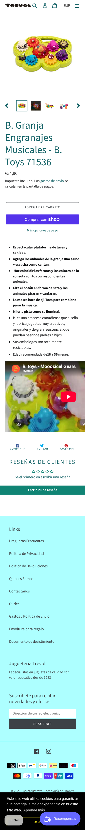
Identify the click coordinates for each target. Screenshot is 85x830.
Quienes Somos (21, 579)
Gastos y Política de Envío (29, 616)
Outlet (14, 604)
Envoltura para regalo (26, 629)
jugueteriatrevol (33, 791)
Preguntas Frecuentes (26, 541)
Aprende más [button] (34, 810)
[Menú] (77, 5)
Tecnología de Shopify (59, 791)
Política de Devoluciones (28, 566)
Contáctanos (19, 591)
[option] (22, 106)
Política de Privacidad (26, 553)
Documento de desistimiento (31, 641)
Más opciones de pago (42, 230)
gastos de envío (52, 180)
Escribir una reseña (42, 490)
